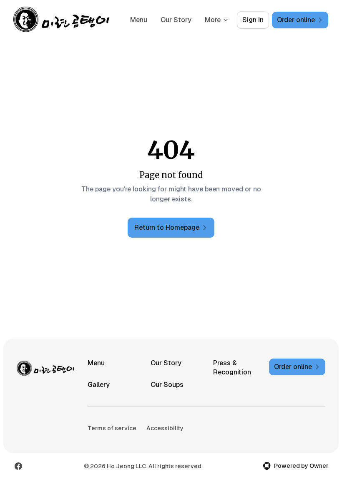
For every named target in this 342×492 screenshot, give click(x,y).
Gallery (99, 384)
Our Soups (167, 384)
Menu (138, 19)
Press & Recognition (232, 368)
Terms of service (112, 428)
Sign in (253, 19)
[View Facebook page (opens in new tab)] (18, 466)
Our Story (176, 19)
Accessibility (165, 428)
